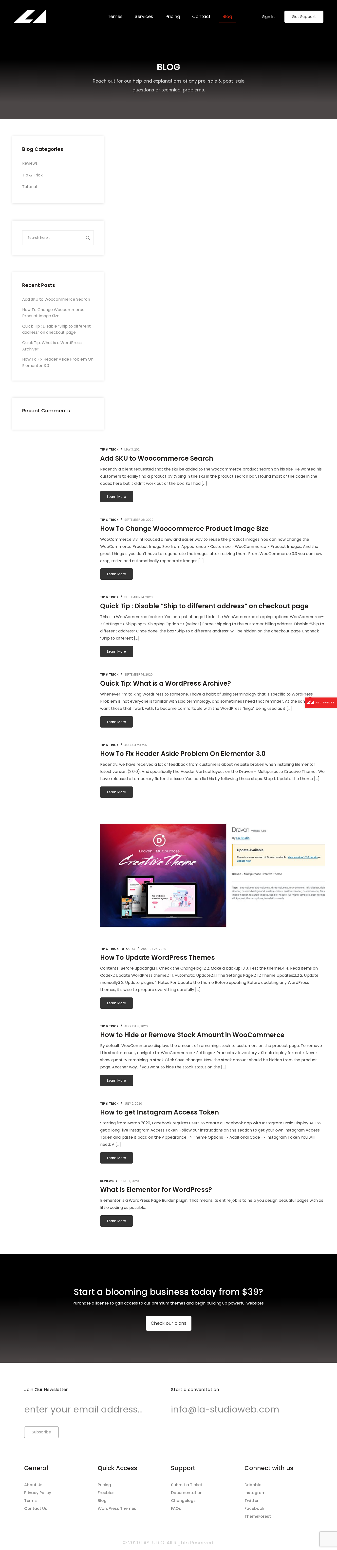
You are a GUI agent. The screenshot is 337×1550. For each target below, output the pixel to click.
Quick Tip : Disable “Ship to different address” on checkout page (204, 606)
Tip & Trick (32, 175)
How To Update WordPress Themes (157, 957)
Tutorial (29, 187)
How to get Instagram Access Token (159, 1112)
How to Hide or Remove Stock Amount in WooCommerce (192, 1034)
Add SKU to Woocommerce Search (56, 299)
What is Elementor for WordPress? (156, 1189)
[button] (168, 1323)
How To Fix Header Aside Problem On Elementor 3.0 (182, 753)
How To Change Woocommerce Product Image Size (184, 528)
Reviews (30, 163)
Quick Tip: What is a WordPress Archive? (165, 683)
